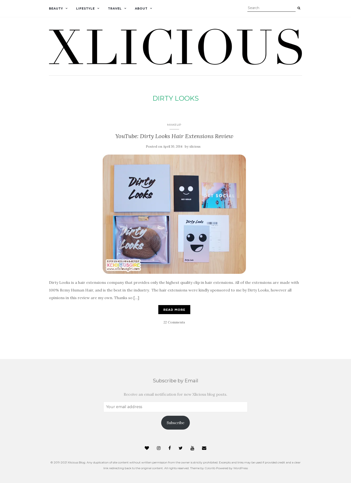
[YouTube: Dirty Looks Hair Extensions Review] (174, 214)
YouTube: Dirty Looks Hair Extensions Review (174, 136)
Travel (115, 8)
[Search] (299, 8)
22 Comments (174, 322)
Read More (174, 309)
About (141, 8)
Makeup (174, 124)
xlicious (195, 147)
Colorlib (210, 468)
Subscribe (175, 422)
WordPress (240, 468)
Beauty (56, 8)
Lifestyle (85, 8)
